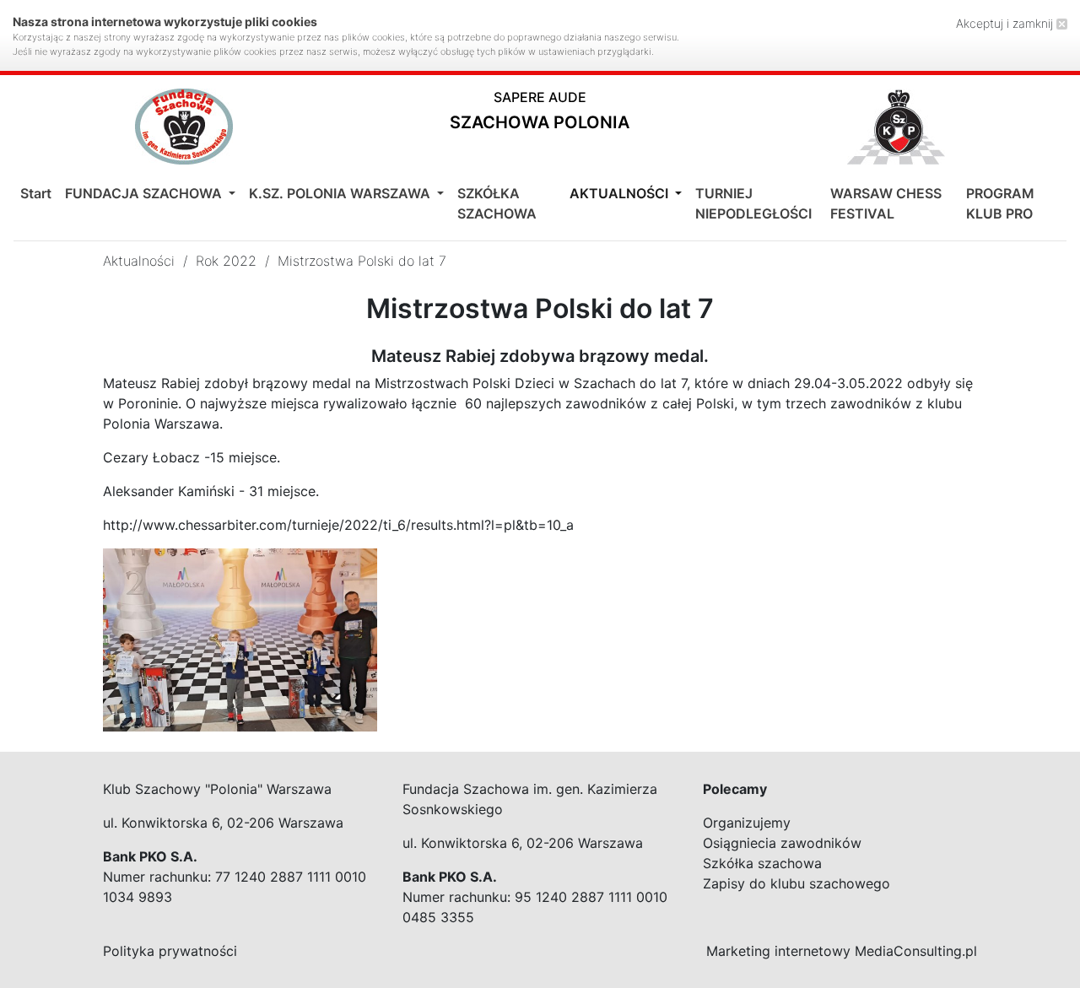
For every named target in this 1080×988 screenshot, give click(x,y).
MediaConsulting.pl (916, 950)
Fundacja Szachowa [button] (145, 193)
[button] (539, 114)
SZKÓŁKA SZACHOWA (497, 203)
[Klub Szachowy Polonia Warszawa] (896, 127)
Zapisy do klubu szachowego (796, 883)
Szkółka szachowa (762, 863)
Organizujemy (747, 822)
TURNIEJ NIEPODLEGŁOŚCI (753, 203)
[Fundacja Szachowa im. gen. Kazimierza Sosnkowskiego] (184, 127)
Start (35, 193)
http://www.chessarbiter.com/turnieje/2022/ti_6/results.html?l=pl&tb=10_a (338, 524)
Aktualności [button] (621, 193)
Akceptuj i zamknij (1006, 23)
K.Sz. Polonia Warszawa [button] (341, 193)
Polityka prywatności (170, 950)
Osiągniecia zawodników (782, 842)
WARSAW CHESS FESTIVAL (886, 203)
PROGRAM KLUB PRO (1000, 203)
